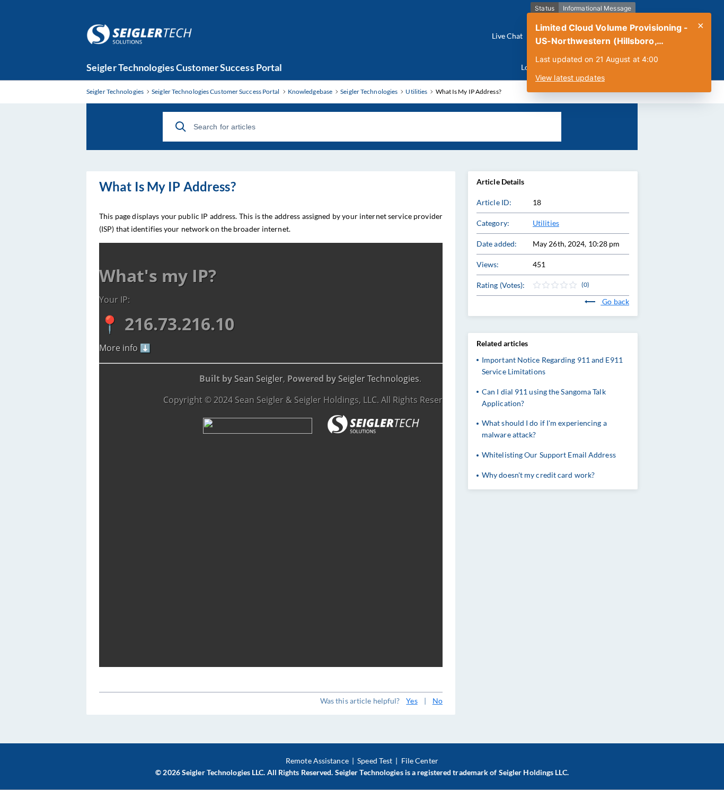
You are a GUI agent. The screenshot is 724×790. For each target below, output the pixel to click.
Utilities (546, 222)
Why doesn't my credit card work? (538, 474)
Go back (615, 301)
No (437, 700)
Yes (411, 700)
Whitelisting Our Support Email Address (549, 454)
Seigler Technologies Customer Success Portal (184, 67)
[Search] (180, 126)
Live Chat (507, 35)
